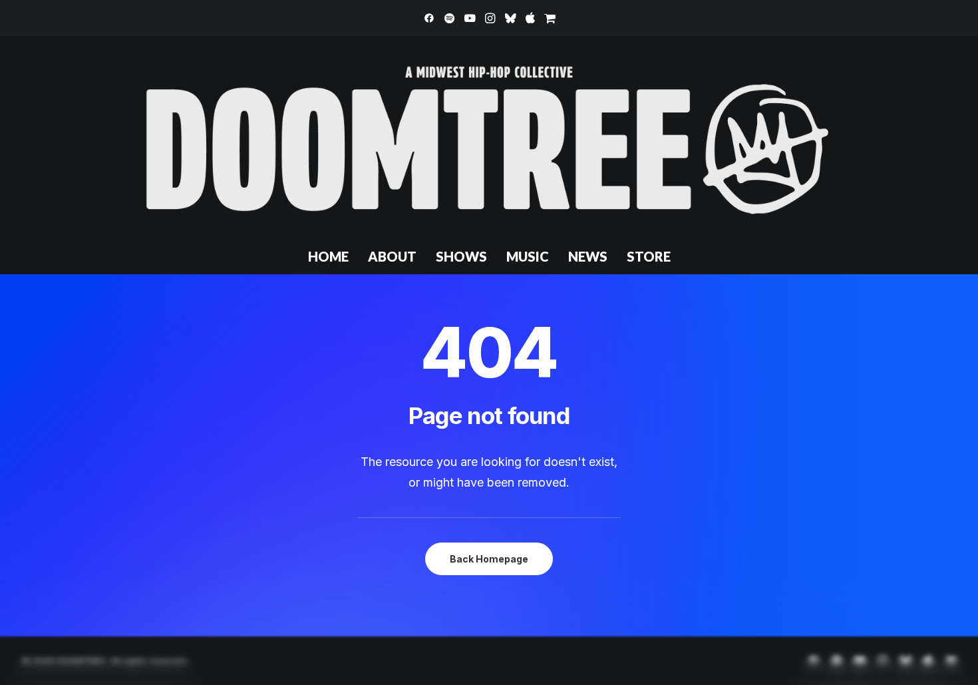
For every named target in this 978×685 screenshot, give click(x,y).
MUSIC (527, 256)
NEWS (587, 256)
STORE (649, 256)
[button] (429, 18)
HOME (328, 256)
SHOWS (461, 256)
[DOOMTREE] (489, 137)
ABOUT (392, 256)
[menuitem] (429, 18)
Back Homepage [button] (489, 559)
